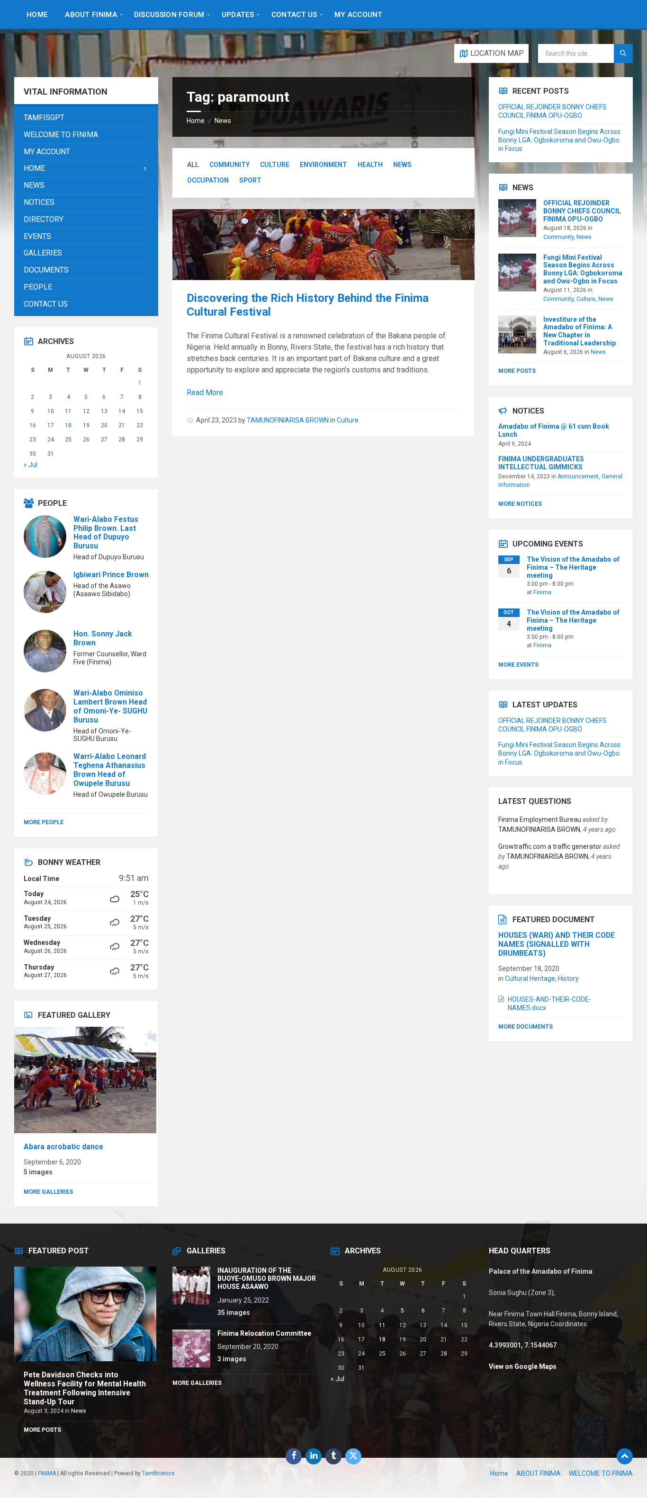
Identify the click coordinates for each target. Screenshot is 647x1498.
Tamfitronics (158, 1473)
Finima (542, 592)
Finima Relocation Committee (264, 1333)
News (223, 120)
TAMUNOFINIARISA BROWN (288, 420)
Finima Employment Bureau (539, 819)
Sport (250, 180)
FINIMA (47, 1473)
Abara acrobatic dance (63, 1146)
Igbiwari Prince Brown (111, 574)
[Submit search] (623, 53)
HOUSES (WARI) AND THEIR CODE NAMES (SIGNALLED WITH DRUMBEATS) (556, 944)
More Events (518, 664)
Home (196, 120)
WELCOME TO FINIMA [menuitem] (601, 1473)
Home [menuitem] (499, 1473)
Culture (274, 164)
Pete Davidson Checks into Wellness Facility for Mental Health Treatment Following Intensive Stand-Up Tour (85, 1388)
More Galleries (48, 1192)
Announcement (578, 476)
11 (68, 411)
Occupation (208, 180)
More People (43, 822)
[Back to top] (625, 1456)
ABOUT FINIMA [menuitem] (538, 1473)
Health (370, 164)
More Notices (520, 504)
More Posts (517, 371)
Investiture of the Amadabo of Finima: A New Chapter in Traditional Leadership (579, 331)
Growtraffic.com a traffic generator (550, 846)
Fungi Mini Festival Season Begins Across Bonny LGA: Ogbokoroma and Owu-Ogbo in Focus (559, 140)
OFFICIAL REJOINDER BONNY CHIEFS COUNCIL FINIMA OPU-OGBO (582, 211)
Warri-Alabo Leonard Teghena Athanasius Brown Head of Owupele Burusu (109, 770)
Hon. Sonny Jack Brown (102, 638)
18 (68, 425)
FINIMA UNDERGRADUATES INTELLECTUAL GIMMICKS (541, 463)
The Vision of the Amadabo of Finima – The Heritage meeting (573, 567)
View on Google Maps (523, 1366)
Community (229, 164)
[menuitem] (37, 14)
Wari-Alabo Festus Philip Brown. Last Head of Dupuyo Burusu (105, 533)
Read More (205, 392)
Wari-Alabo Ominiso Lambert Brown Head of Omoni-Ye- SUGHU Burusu (110, 706)
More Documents (525, 1026)
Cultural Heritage (530, 978)
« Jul (30, 464)
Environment (323, 164)
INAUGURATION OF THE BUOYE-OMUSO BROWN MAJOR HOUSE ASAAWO (266, 1278)
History (568, 978)
